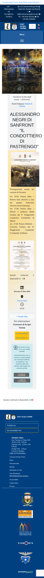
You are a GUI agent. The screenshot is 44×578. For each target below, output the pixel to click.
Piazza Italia (22, 301)
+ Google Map (22, 316)
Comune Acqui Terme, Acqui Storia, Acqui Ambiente (21, 2)
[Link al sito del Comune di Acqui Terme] (24, 499)
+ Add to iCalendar (22, 380)
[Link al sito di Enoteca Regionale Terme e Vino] (22, 528)
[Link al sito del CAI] (22, 558)
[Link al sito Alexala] (22, 514)
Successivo (21, 338)
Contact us (11, 425)
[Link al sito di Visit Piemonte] (22, 543)
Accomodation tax (14, 430)
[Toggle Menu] (22, 41)
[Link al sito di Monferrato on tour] (22, 572)
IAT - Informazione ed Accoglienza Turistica (9, 12)
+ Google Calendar (21, 374)
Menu (22, 34)
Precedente (23, 334)
